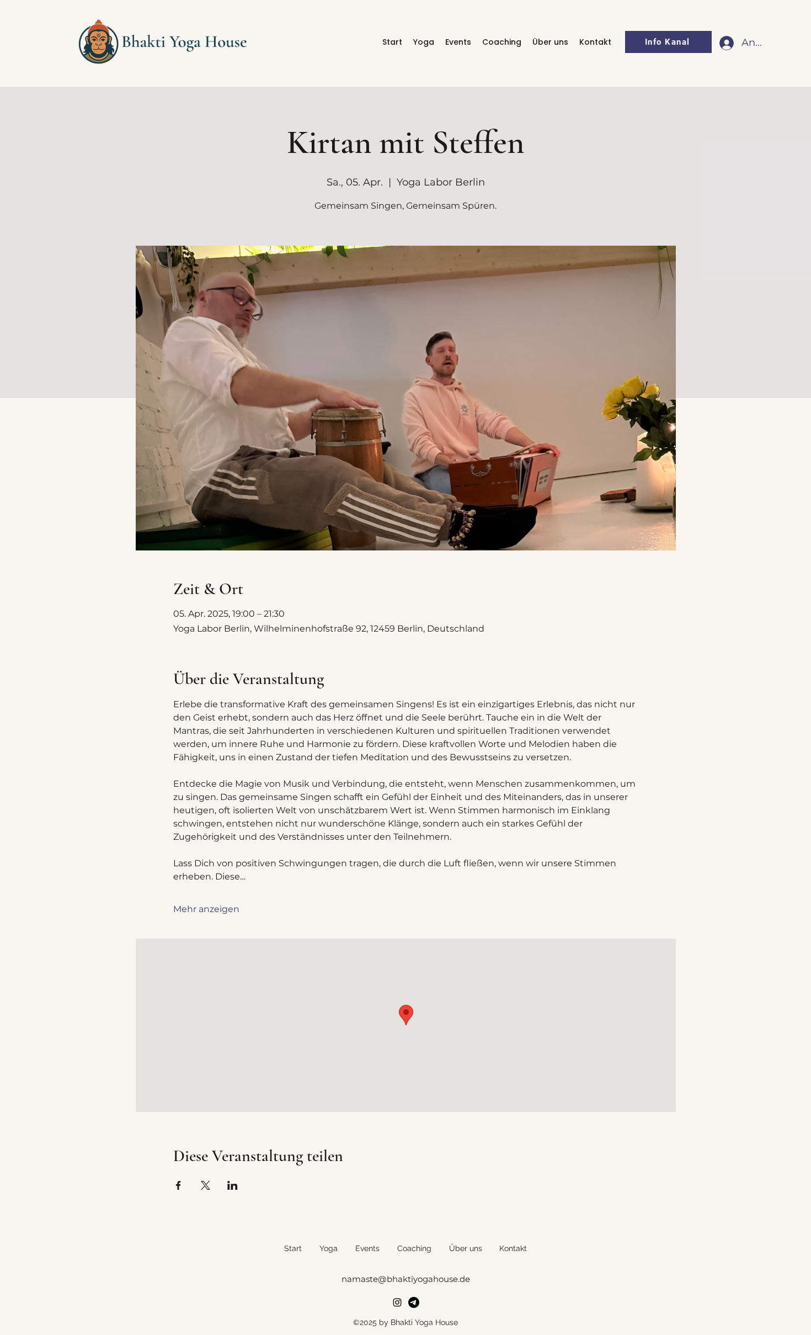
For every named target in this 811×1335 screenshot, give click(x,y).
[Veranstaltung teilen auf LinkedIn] (232, 1185)
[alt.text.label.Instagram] (397, 1302)
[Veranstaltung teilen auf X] (205, 1185)
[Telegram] (413, 1302)
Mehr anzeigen (206, 909)
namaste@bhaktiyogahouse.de (406, 1279)
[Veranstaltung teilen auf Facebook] (178, 1185)
